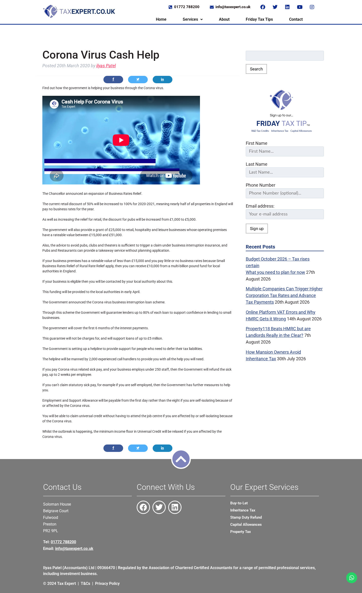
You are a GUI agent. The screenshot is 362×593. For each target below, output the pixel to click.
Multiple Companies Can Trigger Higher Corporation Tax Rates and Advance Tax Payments (284, 295)
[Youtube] (300, 7)
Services (190, 19)
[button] (192, 19)
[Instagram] (312, 7)
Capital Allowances (246, 524)
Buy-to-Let (239, 503)
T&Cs (85, 583)
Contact (296, 19)
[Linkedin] (287, 7)
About (224, 19)
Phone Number (260, 185)
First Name (256, 143)
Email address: (260, 206)
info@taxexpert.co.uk (74, 548)
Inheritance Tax (242, 510)
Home (161, 19)
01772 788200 (63, 542)
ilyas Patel (106, 65)
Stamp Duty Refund (246, 517)
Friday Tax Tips (259, 19)
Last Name (256, 164)
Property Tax (240, 531)
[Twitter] (275, 7)
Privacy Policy (107, 583)
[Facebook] (263, 7)
